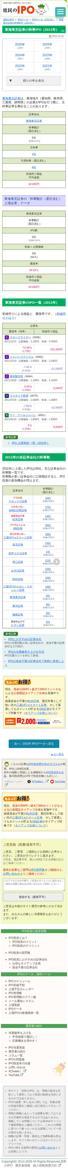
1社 (34, 154)
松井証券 (17, 519)
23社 (48, 577)
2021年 (47, 67)
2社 (48, 621)
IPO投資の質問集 (19, 952)
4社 (34, 167)
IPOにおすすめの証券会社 (24, 639)
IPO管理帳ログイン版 (22, 997)
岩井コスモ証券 (17, 553)
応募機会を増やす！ (25, 1040)
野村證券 (17, 579)
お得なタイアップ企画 (26, 963)
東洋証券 (17, 605)
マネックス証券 (17, 501)
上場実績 (14, 1004)
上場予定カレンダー (21, 989)
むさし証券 (17, 625)
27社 (48, 507)
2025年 (47, 46)
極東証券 (17, 614)
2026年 (20, 46)
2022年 (20, 67)
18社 (48, 534)
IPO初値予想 (16, 985)
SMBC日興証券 (18, 510)
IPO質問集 (38, 869)
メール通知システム (21, 1000)
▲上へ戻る (57, 754)
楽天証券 (17, 544)
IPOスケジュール (19, 981)
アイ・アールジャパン (23, 415)
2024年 (20, 57)
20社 (48, 569)
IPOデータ (15, 1008)
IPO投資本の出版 (19, 1063)
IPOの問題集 (16, 1059)
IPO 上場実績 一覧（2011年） (30, 443)
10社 (48, 498)
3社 (48, 613)
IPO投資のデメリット (26, 945)
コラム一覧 (15, 1055)
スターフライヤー (20, 337)
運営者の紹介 (17, 1051)
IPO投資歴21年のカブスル (44, 764)
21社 (48, 560)
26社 (48, 525)
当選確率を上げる (19, 1032)
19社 (48, 586)
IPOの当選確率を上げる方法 (26, 651)
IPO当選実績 (16, 1047)
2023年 (47, 57)
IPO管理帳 (15, 993)
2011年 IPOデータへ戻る (38, 743)
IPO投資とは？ (18, 937)
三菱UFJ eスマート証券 (18, 537)
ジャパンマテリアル (22, 356)
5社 (48, 595)
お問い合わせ (11, 873)
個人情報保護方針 (45, 1165)
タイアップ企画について (40, 712)
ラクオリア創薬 (19, 395)
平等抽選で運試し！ (25, 1036)
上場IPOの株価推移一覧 (23, 1012)
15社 (48, 543)
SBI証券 (17, 528)
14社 (48, 516)
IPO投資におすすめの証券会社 (27, 959)
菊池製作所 (16, 376)
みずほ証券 (17, 570)
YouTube (13, 1075)
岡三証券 (17, 561)
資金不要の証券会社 (25, 967)
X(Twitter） (38, 781)
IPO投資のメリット (24, 941)
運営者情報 (22, 1165)
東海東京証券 (11, 98)
